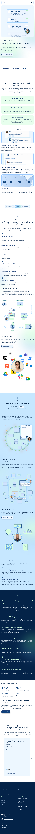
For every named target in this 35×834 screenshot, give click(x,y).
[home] (5, 2)
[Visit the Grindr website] (8, 68)
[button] (31, 2)
